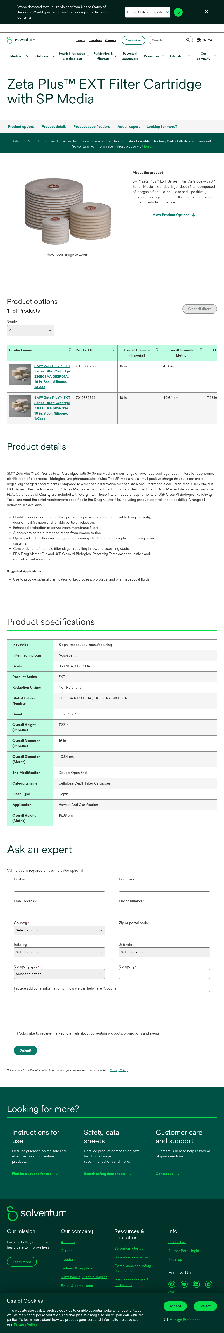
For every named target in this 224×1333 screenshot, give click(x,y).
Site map (175, 1259)
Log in (80, 40)
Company (127, 966)
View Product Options (171, 215)
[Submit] (188, 40)
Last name (128, 879)
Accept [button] (175, 1306)
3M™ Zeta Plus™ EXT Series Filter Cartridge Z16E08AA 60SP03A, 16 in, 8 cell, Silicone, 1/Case (52, 408)
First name (23, 879)
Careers (110, 40)
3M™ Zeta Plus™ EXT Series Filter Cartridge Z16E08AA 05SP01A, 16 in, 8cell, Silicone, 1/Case (52, 376)
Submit (25, 1050)
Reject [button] (205, 1306)
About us (68, 1242)
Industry (21, 945)
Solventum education (131, 1257)
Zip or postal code (134, 923)
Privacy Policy (25, 1325)
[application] (67, 210)
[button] (183, 1319)
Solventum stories (129, 1248)
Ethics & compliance (77, 1286)
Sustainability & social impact (84, 1277)
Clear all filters (199, 309)
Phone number (131, 901)
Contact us (177, 1242)
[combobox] (171, 40)
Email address (26, 901)
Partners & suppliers (77, 1268)
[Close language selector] (206, 11)
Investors (95, 40)
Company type (26, 966)
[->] (178, 12)
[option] (67, 214)
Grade (12, 321)
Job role (126, 945)
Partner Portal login (183, 1251)
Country (21, 923)
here (147, 146)
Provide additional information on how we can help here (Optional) (66, 988)
